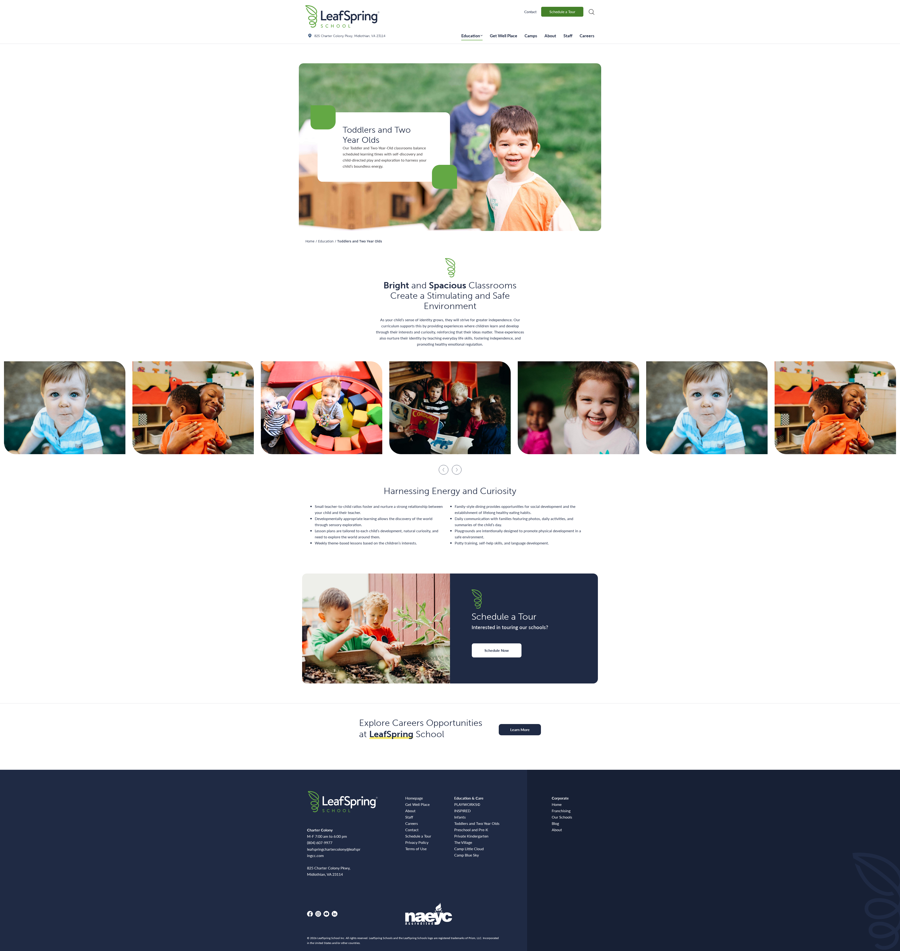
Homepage (414, 798)
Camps (531, 35)
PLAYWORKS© (467, 804)
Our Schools (562, 817)
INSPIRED (462, 810)
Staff (567, 35)
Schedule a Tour (562, 11)
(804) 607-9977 (319, 842)
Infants (460, 817)
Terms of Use (416, 848)
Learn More (520, 729)
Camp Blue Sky (466, 855)
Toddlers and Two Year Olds (476, 823)
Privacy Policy (416, 842)
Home (310, 241)
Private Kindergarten (471, 836)
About (550, 35)
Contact (530, 11)
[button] (443, 470)
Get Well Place (503, 35)
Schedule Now (496, 650)
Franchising (561, 810)
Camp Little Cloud (469, 848)
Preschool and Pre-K (471, 829)
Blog (555, 823)
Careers (587, 35)
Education (470, 35)
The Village (463, 842)
